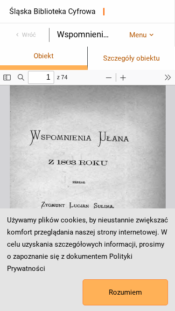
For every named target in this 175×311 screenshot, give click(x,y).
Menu (138, 35)
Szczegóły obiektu (131, 58)
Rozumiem (125, 292)
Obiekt (44, 56)
